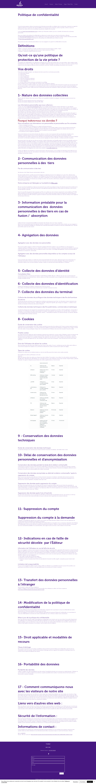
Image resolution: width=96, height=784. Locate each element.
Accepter (90, 781)
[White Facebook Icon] (49, 754)
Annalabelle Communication (55, 779)
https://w (21, 36)
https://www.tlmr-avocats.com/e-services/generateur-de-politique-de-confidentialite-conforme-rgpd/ (51, 734)
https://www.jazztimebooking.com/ (30, 31)
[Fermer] (94, 782)
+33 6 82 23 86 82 (52, 750)
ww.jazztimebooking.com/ (28, 36)
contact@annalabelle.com (52, 148)
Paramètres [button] (75, 781)
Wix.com (54, 183)
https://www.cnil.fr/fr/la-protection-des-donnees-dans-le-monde (31, 589)
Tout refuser (82, 781)
